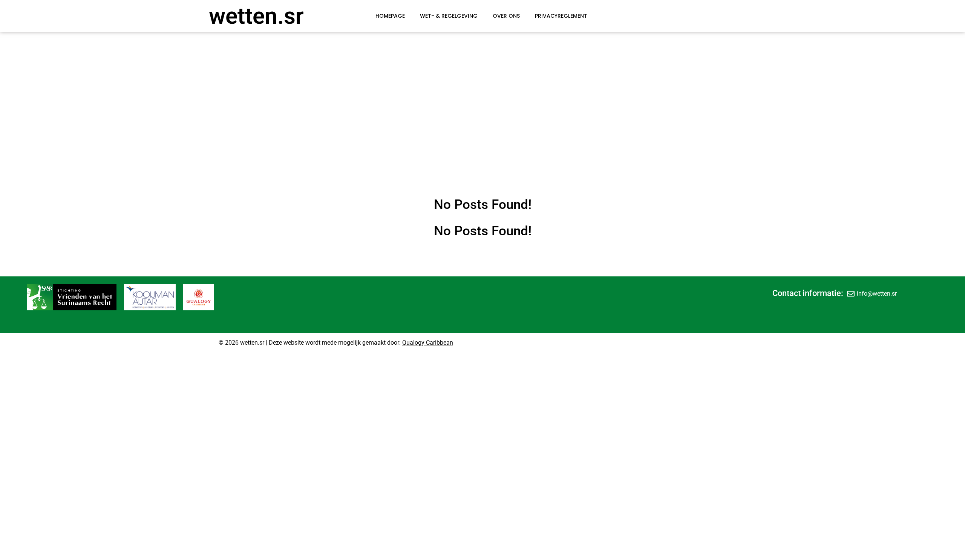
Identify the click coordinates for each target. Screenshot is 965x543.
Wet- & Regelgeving (449, 16)
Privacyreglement (561, 16)
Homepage (390, 16)
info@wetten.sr (877, 293)
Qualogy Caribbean (427, 342)
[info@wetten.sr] (851, 293)
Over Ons (506, 16)
